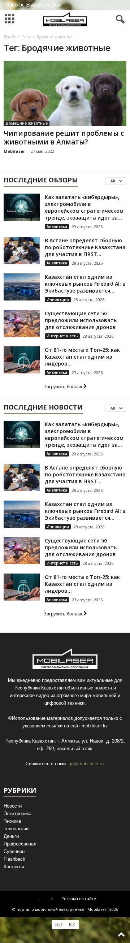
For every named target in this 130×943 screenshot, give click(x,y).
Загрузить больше (63, 386)
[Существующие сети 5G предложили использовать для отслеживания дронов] (22, 323)
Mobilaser (14, 151)
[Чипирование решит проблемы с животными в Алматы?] (65, 93)
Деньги (11, 836)
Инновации (58, 299)
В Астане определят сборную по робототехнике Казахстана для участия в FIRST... (85, 247)
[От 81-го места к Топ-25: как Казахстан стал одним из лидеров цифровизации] (22, 359)
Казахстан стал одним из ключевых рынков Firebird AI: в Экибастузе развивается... (85, 283)
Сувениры (14, 851)
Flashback (14, 859)
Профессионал (20, 844)
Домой (9, 36)
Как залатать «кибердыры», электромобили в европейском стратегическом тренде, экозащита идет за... (84, 207)
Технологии (16, 828)
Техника (12, 821)
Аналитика (57, 226)
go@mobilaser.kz (87, 763)
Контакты (14, 866)
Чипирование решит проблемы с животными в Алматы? (64, 138)
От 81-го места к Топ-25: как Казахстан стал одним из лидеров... (82, 356)
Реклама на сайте (78, 898)
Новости (13, 806)
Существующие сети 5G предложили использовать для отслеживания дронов (81, 320)
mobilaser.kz (95, 725)
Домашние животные (26, 123)
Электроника (17, 813)
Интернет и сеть (62, 335)
